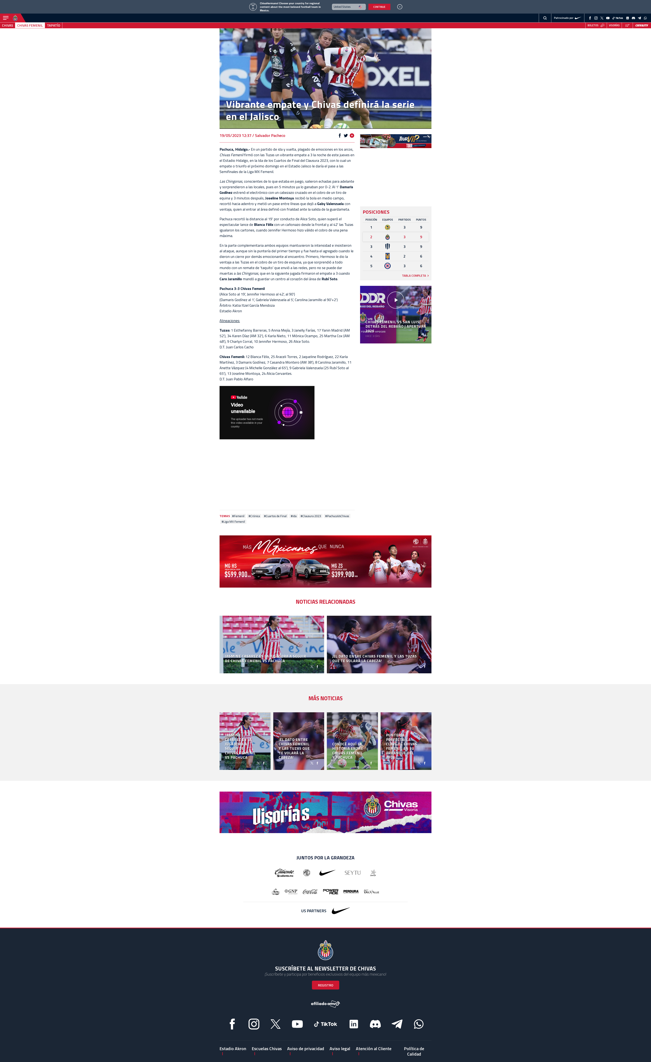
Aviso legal (340, 1048)
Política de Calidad (414, 1051)
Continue (379, 7)
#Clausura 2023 (311, 516)
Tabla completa (414, 275)
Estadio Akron (233, 1048)
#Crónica (254, 516)
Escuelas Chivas (267, 1048)
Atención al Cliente (373, 1048)
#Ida (294, 516)
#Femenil (238, 516)
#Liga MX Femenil (233, 521)
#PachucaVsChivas (337, 516)
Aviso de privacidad (305, 1048)
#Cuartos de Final (275, 516)
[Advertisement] (287, 475)
